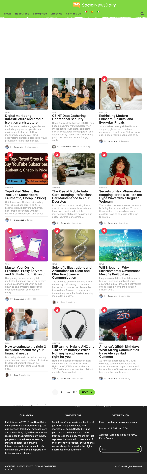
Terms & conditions (45, 466)
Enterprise (40, 13)
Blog (54, 112)
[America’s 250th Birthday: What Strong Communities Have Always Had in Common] (120, 325)
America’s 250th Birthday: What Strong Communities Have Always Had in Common (119, 352)
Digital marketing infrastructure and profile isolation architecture (24, 119)
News (8, 13)
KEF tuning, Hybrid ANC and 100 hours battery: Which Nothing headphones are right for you (73, 352)
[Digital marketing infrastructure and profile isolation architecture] (26, 94)
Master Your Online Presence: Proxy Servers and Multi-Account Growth (25, 271)
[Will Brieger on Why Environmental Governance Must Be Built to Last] (120, 245)
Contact (10, 469)
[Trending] (104, 231)
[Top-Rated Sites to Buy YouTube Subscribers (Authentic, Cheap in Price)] (26, 169)
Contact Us (73, 13)
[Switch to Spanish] (92, 11)
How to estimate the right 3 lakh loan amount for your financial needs (25, 350)
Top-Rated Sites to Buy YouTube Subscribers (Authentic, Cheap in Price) (25, 194)
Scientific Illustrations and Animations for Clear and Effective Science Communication (72, 273)
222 (75, 392)
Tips (7, 264)
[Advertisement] (73, 50)
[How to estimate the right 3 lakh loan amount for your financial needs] (26, 325)
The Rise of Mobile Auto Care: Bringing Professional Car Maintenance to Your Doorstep (72, 196)
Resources (22, 13)
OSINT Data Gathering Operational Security (69, 117)
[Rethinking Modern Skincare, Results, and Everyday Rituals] (120, 94)
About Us (10, 466)
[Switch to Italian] (98, 11)
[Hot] (104, 79)
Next (85, 392)
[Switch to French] (86, 11)
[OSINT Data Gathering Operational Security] (73, 94)
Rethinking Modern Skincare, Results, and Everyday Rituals (116, 119)
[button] (142, 14)
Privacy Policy (25, 466)
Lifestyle (56, 13)
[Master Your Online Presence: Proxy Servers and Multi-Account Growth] (26, 245)
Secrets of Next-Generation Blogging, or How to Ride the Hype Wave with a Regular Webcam (120, 196)
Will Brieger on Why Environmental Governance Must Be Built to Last (120, 271)
